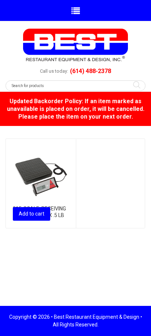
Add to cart (31, 214)
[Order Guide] (75, 45)
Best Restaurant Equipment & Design (96, 317)
